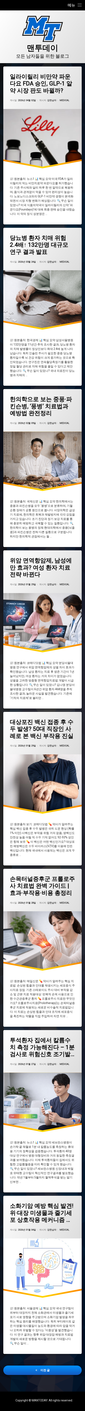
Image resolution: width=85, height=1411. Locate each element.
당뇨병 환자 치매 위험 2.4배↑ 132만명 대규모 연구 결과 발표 (39, 244)
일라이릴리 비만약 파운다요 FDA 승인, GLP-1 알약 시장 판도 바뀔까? (41, 83)
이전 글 (45, 1370)
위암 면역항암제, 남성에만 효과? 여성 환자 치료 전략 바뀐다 (41, 567)
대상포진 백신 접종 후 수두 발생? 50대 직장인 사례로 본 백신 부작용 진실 (41, 729)
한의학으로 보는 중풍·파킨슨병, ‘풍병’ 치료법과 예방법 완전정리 (41, 406)
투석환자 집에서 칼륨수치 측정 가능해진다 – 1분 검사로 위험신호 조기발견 (42, 1047)
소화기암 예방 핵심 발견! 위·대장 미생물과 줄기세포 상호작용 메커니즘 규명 (41, 1212)
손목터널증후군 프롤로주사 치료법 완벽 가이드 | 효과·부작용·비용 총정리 (42, 885)
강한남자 (51, 100)
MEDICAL (64, 100)
